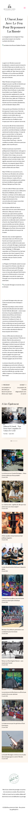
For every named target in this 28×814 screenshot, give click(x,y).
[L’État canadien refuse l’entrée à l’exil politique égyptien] (14, 523)
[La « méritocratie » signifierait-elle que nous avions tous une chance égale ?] (14, 491)
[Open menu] (24, 7)
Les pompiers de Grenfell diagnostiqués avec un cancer (21, 389)
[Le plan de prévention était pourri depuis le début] (14, 554)
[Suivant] (24, 423)
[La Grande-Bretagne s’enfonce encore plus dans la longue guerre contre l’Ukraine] (14, 741)
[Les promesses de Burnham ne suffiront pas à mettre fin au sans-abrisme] (14, 679)
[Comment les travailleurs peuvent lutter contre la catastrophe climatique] (14, 585)
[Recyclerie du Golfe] (9, 8)
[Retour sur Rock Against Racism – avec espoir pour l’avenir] (14, 648)
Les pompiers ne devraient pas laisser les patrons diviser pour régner (7, 389)
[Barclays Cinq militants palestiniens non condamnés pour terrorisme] (14, 616)
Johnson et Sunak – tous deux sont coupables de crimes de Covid (12, 428)
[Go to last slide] (4, 423)
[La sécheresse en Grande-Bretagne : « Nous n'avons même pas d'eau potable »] (14, 460)
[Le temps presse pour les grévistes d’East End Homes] (14, 710)
